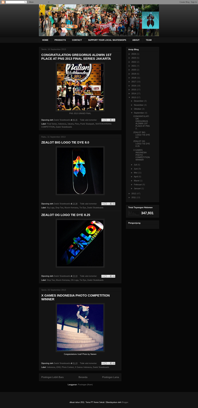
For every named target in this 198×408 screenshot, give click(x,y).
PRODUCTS (60, 40)
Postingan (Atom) (85, 385)
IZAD (58, 367)
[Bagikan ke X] (108, 120)
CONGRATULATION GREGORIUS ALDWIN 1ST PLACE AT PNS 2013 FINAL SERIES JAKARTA (76, 56)
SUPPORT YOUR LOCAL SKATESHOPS (107, 40)
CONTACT (77, 40)
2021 (134, 66)
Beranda (83, 377)
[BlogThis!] (105, 120)
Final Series (52, 124)
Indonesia (62, 124)
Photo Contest (68, 367)
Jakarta (70, 124)
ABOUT (136, 40)
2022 (134, 62)
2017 (134, 81)
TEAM (149, 40)
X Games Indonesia (83, 367)
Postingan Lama (110, 377)
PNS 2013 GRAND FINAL (80, 113)
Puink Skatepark (87, 124)
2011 (133, 197)
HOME (45, 40)
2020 (134, 70)
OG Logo (74, 280)
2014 (134, 93)
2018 (134, 78)
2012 (134, 193)
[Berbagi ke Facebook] (111, 120)
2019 (134, 74)
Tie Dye (82, 208)
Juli (136, 164)
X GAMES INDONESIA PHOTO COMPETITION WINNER (141, 155)
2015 (134, 89)
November (139, 105)
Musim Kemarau (71, 208)
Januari (137, 188)
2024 (134, 54)
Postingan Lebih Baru (52, 377)
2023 (134, 58)
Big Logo (50, 208)
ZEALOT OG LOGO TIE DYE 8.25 (65, 215)
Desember (139, 101)
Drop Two (59, 208)
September (139, 113)
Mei (136, 172)
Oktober (138, 109)
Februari (138, 184)
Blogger (125, 402)
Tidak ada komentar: (89, 120)
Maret (137, 180)
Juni (136, 169)
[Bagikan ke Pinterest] (113, 120)
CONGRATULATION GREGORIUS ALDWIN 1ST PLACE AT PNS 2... (141, 122)
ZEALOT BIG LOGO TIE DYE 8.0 (65, 142)
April (136, 176)
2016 (134, 85)
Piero (77, 124)
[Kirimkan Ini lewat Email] (102, 120)
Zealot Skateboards (64, 127)
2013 (134, 97)
